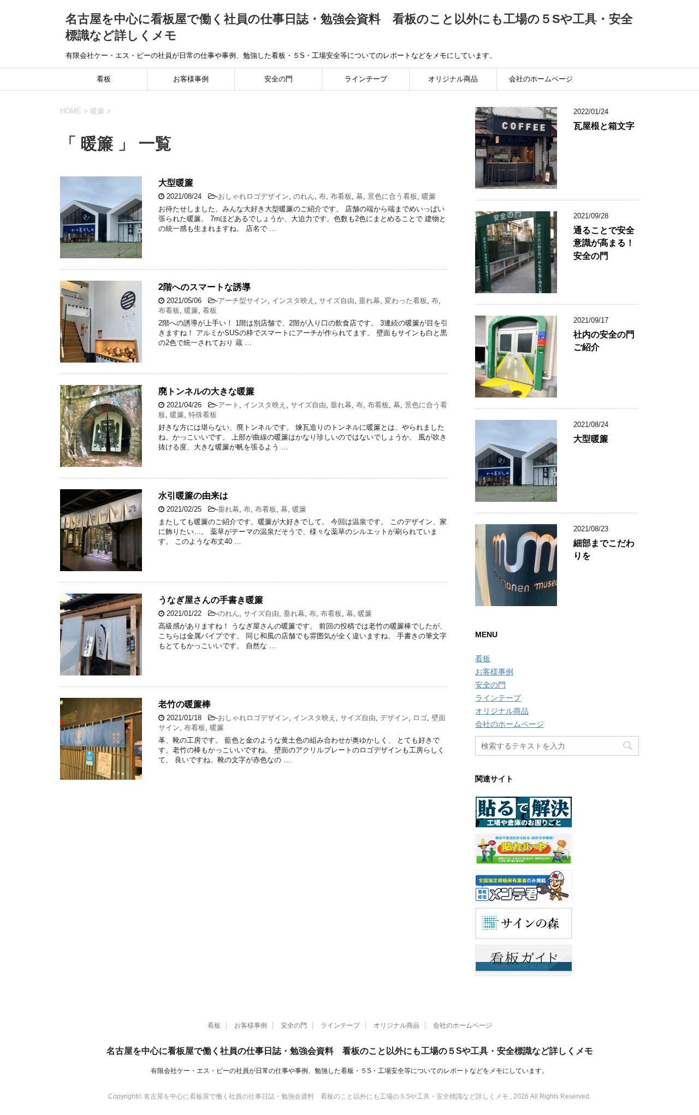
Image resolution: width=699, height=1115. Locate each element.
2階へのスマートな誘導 (204, 287)
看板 (104, 79)
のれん (304, 196)
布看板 (341, 196)
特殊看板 (202, 415)
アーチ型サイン (243, 300)
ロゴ (420, 718)
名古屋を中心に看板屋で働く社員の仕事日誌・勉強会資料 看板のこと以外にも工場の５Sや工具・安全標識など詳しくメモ (349, 1050)
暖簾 (429, 196)
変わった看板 (405, 300)
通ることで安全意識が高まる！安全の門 (604, 243)
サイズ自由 (336, 300)
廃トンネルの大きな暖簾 (206, 391)
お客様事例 (191, 79)
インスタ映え (293, 300)
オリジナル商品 (453, 79)
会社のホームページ (541, 79)
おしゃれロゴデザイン (253, 196)
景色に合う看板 (392, 196)
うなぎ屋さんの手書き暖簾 (210, 599)
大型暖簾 (175, 182)
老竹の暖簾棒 (184, 704)
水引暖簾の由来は (193, 495)
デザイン (394, 718)
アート (228, 405)
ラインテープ (366, 79)
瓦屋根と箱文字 (604, 126)
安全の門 (278, 79)
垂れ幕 (369, 300)
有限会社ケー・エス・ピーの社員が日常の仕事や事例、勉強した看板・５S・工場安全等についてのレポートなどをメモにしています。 (349, 1071)
